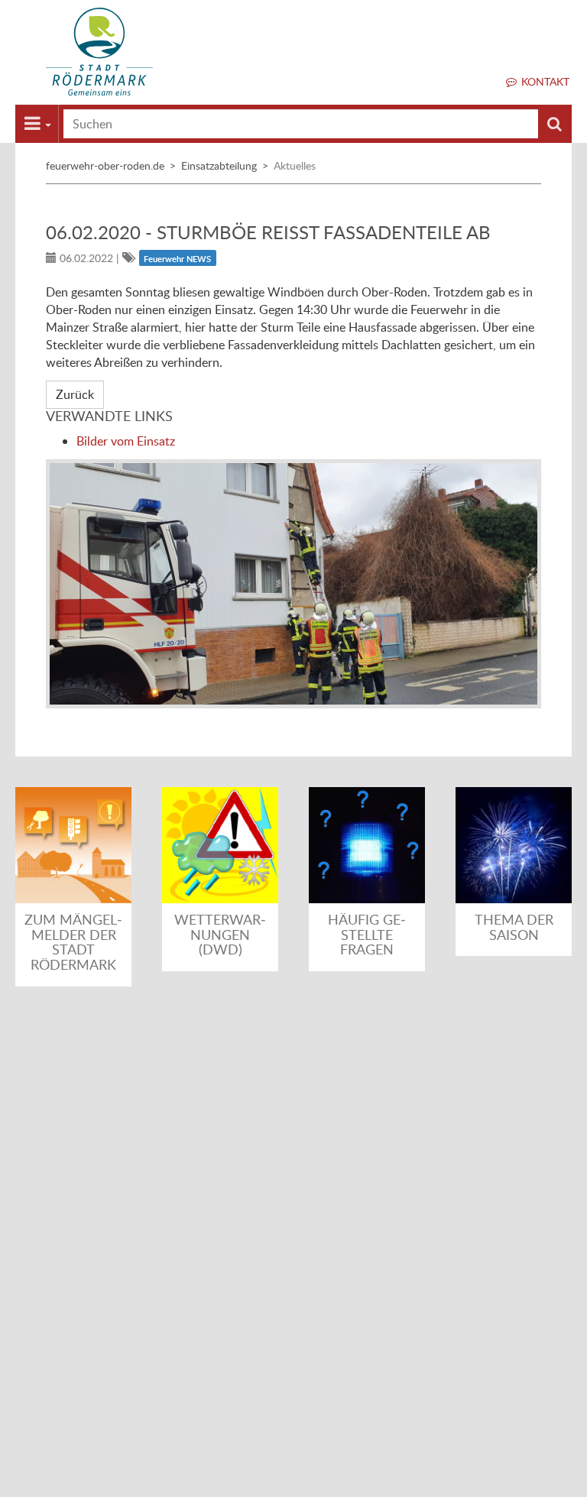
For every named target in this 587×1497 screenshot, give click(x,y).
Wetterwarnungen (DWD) (220, 934)
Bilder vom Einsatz (125, 441)
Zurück (75, 394)
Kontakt (545, 81)
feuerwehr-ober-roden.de (105, 165)
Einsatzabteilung (219, 165)
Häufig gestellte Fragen (367, 934)
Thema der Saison (514, 927)
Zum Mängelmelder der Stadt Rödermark (73, 942)
